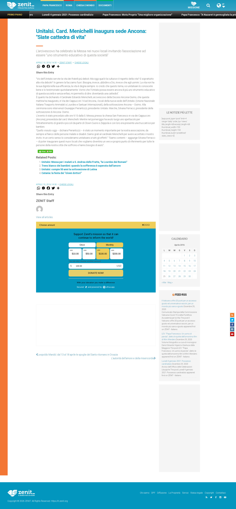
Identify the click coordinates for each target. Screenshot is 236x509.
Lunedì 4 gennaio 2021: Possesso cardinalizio (50, 14)
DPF (153, 493)
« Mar (164, 282)
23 (189, 271)
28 (179, 276)
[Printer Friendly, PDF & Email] (45, 151)
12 (169, 266)
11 (164, 266)
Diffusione (162, 493)
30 (189, 276)
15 (184, 266)
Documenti (105, 5)
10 (195, 261)
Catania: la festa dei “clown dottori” (62, 173)
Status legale (196, 493)
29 (184, 276)
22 (184, 271)
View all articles (44, 217)
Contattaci (221, 493)
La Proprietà (174, 493)
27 (174, 276)
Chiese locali (82, 63)
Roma (69, 5)
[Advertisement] (96, 328)
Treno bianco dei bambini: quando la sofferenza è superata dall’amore (81, 165)
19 (169, 271)
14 (179, 266)
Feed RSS (181, 294)
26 (169, 276)
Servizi (185, 493)
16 (189, 266)
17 (195, 266)
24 (195, 271)
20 (174, 271)
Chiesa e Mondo (85, 5)
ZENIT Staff (66, 63)
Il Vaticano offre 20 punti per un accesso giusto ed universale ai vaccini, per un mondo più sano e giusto (179, 304)
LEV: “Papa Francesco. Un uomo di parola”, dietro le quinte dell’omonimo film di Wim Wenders (179, 337)
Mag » (170, 282)
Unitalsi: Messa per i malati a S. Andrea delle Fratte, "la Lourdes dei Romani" (84, 162)
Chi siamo (144, 493)
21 (179, 271)
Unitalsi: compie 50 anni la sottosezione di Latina (69, 169)
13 (174, 266)
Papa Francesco (52, 5)
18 (164, 271)
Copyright (209, 493)
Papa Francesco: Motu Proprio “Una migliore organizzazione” (120, 14)
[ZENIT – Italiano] (24, 5)
